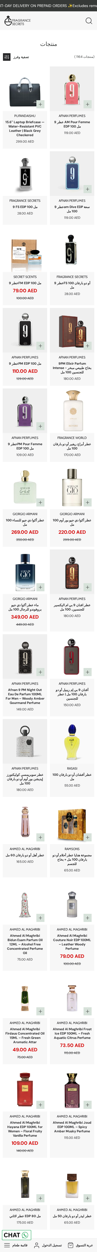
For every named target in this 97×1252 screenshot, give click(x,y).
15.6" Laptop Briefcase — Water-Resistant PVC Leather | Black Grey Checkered (24, 128)
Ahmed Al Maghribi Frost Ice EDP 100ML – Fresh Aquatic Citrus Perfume (72, 1033)
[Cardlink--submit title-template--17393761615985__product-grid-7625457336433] (72, 1089)
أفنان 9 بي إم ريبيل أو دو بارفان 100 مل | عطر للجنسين (72, 694)
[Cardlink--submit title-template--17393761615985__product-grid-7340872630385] (25, 249)
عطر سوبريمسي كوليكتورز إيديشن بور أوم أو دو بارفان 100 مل (25, 779)
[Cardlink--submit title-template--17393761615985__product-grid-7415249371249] (25, 741)
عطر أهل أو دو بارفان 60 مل (25, 855)
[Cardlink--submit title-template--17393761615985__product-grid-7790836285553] (25, 656)
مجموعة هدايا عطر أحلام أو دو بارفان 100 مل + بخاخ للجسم (72, 859)
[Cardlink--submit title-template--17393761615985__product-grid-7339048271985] (72, 410)
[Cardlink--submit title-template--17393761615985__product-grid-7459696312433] (25, 1182)
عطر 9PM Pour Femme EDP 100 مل (25, 446)
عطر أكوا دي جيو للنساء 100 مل (25, 522)
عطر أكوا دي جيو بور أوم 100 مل (72, 522)
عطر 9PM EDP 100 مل (25, 363)
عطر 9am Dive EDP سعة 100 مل (72, 209)
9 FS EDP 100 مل (25, 207)
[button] (80, 1245)
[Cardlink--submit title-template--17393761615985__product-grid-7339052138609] (25, 330)
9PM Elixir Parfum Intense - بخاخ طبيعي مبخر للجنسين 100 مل (72, 367)
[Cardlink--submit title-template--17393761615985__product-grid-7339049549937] (72, 741)
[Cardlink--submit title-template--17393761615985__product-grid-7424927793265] (72, 656)
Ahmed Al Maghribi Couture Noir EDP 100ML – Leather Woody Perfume (72, 942)
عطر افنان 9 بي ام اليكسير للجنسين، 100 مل (72, 607)
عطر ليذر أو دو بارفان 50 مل (72, 1216)
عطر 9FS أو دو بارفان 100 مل (72, 285)
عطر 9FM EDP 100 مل (25, 283)
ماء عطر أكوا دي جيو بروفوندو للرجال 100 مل (24, 607)
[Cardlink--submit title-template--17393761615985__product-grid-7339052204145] (72, 173)
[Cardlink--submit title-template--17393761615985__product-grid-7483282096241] (72, 330)
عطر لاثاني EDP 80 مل (25, 1216)
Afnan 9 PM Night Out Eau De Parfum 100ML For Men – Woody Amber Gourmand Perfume (25, 696)
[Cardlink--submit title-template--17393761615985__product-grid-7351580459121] (25, 571)
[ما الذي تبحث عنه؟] (89, 21)
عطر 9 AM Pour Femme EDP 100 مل (72, 124)
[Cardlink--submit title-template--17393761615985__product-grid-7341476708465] (25, 173)
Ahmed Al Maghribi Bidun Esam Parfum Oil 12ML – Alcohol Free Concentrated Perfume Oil (25, 944)
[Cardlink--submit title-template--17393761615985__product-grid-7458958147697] (72, 1182)
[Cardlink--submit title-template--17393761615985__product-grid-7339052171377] (72, 88)
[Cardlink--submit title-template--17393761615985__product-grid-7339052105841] (25, 410)
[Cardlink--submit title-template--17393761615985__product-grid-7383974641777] (72, 822)
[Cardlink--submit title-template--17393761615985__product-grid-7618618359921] (25, 1089)
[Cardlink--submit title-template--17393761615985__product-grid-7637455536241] (72, 902)
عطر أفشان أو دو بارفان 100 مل (72, 777)
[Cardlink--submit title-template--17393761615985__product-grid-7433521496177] (72, 249)
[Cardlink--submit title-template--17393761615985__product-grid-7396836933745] (25, 822)
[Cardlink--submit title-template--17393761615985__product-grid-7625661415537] (72, 996)
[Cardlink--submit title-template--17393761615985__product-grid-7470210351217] (72, 571)
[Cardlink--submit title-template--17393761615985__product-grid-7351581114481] (25, 487)
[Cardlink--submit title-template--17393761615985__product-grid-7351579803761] (72, 487)
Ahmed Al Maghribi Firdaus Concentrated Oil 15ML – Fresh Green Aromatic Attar (24, 1035)
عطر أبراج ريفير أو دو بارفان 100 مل (72, 446)
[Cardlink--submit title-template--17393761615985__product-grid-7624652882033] (25, 902)
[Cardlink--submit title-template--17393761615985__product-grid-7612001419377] (25, 996)
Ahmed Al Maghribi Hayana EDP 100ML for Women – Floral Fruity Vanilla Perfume (25, 1129)
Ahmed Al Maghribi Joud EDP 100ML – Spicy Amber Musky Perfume (72, 1126)
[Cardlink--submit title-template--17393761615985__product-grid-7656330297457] (25, 88)
